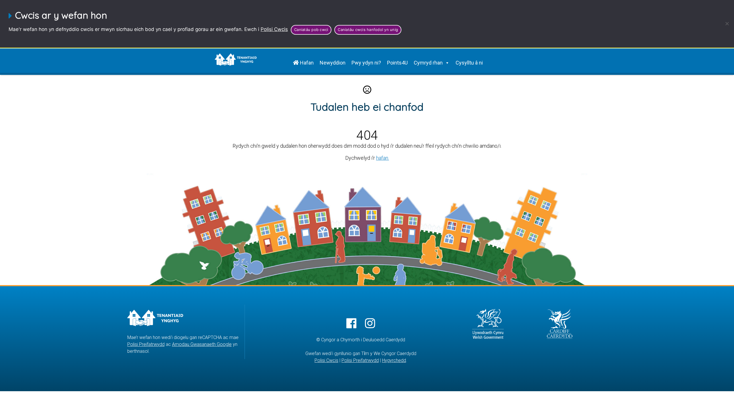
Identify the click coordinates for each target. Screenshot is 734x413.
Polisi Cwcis (274, 29)
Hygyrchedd (394, 360)
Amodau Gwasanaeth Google (202, 344)
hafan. (382, 158)
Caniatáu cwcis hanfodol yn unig (368, 29)
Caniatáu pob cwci (311, 29)
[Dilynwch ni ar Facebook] (351, 323)
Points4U (397, 63)
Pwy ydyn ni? (366, 63)
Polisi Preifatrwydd (146, 344)
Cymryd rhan (428, 63)
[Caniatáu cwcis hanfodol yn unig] (727, 23)
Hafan (306, 63)
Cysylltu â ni (469, 63)
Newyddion (332, 63)
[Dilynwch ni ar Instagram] (370, 323)
